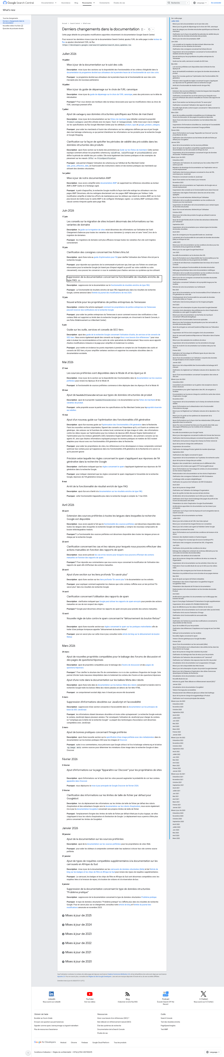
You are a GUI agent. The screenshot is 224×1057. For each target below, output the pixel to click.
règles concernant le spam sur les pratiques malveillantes (128, 627)
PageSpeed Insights (168, 1026)
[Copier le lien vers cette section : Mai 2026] (75, 362)
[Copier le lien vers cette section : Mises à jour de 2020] (94, 961)
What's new (9, 10)
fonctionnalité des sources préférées (119, 524)
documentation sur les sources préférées (104, 844)
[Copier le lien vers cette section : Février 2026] (80, 759)
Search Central (25, 2)
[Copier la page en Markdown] (149, 29)
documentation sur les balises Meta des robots (117, 685)
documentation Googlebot (87, 809)
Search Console (166, 1018)
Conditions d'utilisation (42, 1052)
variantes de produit (75, 403)
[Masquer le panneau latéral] (28, 1052)
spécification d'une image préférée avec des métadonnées (130, 737)
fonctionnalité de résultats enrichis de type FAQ (130, 285)
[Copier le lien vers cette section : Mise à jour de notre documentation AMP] (113, 178)
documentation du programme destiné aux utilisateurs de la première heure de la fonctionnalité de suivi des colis (113, 72)
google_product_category (149, 125)
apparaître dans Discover (77, 781)
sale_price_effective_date (78, 166)
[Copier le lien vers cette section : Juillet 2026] (78, 54)
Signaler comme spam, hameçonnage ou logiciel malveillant (56, 1026)
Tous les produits (120, 1042)
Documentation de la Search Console (111, 1029)
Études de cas (119, 3)
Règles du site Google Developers (99, 976)
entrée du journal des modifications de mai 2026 (112, 293)
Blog (76, 3)
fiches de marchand (118, 119)
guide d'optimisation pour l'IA (105, 257)
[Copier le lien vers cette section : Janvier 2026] (80, 828)
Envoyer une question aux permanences (49, 1022)
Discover (123, 740)
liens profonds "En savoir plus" (112, 579)
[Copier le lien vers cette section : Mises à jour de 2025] (94, 915)
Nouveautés (87, 3)
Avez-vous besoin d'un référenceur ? (135, 337)
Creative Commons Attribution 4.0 (118, 974)
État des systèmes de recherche (109, 1026)
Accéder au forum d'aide (43, 1018)
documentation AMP (108, 183)
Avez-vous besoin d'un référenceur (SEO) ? (113, 1018)
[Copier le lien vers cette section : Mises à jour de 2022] (93, 943)
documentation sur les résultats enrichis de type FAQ (120, 491)
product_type (130, 125)
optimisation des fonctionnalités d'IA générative (122, 425)
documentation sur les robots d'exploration (122, 806)
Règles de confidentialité (62, 1052)
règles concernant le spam (113, 467)
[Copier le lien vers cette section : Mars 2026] (77, 646)
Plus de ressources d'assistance (46, 1029)
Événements (105, 3)
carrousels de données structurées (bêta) (127, 869)
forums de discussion (131, 665)
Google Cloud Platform (101, 1042)
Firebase (85, 1042)
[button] (112, 916)
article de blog (125, 905)
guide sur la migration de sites (92, 230)
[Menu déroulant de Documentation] (56, 3)
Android (63, 1042)
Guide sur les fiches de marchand (133, 150)
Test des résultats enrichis (170, 1022)
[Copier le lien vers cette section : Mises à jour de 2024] (94, 924)
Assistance (65, 3)
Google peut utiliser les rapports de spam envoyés (120, 601)
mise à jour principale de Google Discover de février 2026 (114, 786)
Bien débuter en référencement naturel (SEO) (114, 1022)
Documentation (47, 3)
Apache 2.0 (61, 976)
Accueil (64, 23)
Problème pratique (148, 897)
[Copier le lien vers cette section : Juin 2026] (76, 210)
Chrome (74, 1042)
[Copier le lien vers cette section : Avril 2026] (76, 505)
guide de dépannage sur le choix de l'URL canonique (111, 94)
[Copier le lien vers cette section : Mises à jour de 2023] (94, 934)
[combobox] (178, 3)
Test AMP (164, 1029)
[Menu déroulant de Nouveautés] (95, 3)
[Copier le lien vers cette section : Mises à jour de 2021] (93, 952)
